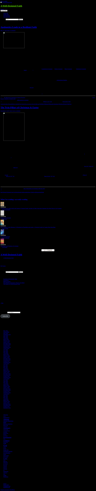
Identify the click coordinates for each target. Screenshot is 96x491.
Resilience (61, 104)
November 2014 (7, 405)
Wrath (42, 192)
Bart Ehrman (9, 104)
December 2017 (6, 358)
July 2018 (5, 349)
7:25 (13, 176)
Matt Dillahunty (45, 104)
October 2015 (6, 391)
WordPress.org (6, 487)
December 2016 (6, 373)
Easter (19, 192)
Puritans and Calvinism (6, 217)
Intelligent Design (7, 451)
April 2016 (5, 383)
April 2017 (5, 368)
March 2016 (6, 385)
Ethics (4, 439)
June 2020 (5, 333)
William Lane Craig (47, 101)
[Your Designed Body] (2, 234)
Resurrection (38, 192)
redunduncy (56, 104)
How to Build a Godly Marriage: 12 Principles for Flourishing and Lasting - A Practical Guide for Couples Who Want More (28, 227)
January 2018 (6, 357)
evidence (33, 104)
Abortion (5, 415)
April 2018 (5, 353)
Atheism (6, 419)
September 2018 (7, 347)
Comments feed (6, 486)
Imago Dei (6, 450)
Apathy (4, 416)
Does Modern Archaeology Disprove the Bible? (14, 282)
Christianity (6, 428)
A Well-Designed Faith (11, 6)
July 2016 (5, 380)
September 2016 (7, 377)
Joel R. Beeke (5, 228)
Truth (4, 475)
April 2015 (5, 399)
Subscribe (5, 316)
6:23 (54, 176)
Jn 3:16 (6, 175)
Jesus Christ (30, 192)
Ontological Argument (81, 69)
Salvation (5, 469)
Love (34, 192)
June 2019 (5, 335)
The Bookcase (6, 15)
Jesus (4, 454)
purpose (5, 466)
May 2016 (5, 382)
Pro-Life (5, 465)
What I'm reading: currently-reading (14, 199)
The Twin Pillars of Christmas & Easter (20, 107)
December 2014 (6, 404)
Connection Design (6, 430)
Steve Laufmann (5, 237)
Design (4, 434)
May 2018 (5, 352)
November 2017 (7, 359)
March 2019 (6, 339)
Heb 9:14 (15, 167)
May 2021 (5, 330)
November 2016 (7, 375)
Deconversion (28, 104)
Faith (36, 104)
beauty (25, 70)
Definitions (5, 433)
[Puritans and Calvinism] (2, 215)
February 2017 (6, 371)
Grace (4, 448)
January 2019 (6, 342)
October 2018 (6, 346)
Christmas (8, 192)
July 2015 (5, 395)
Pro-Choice (5, 463)
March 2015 (6, 400)
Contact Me (6, 14)
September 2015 (7, 392)
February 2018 (6, 356)
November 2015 (7, 390)
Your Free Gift (6, 17)
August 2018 (6, 348)
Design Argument (58, 69)
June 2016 (5, 381)
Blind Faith (5, 425)
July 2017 (5, 364)
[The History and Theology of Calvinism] (2, 243)
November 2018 (7, 344)
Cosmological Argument (47, 69)
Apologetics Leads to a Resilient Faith (19, 27)
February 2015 (6, 401)
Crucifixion (15, 192)
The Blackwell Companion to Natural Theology (14, 97)
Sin (3, 470)
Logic (5, 458)
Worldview (5, 476)
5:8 (51, 176)
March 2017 (6, 370)
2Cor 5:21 (86, 166)
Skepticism (5, 471)
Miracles (5, 461)
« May (2, 303)
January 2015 (6, 402)
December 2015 (6, 388)
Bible (4, 422)
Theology (5, 472)
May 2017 (5, 367)
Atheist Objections (8, 421)
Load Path (39, 104)
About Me (5, 13)
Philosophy (51, 104)
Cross (12, 192)
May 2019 (5, 337)
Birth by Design (6, 281)
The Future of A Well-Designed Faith (11, 284)
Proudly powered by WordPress (8, 489)
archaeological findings (62, 80)
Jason (8, 30)
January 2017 (6, 372)
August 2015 (6, 394)
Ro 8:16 (31, 87)
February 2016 (6, 386)
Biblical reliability (15, 104)
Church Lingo (5, 429)
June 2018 (5, 351)
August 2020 (6, 332)
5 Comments (12, 30)
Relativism (5, 467)
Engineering (7, 437)
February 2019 (6, 340)
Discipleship (5, 435)
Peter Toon (4, 219)
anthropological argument (22, 100)
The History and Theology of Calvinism (9, 246)
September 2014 (7, 407)
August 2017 (6, 363)
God (22, 192)
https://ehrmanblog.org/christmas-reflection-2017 (34, 188)
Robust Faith (66, 104)
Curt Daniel (4, 247)
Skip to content (4, 1)
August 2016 (6, 378)
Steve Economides (6, 209)
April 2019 (5, 338)
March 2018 (6, 354)
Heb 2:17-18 (9, 176)
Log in (4, 483)
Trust (70, 104)
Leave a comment (16, 110)
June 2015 (5, 396)
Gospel (4, 447)
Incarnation (25, 192)
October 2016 (6, 376)
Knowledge (5, 457)
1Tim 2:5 (85, 175)
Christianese (5, 426)
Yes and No (6, 280)
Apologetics (3, 104)
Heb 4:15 (91, 166)
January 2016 (6, 387)
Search (2, 9)
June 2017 (5, 366)
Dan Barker (22, 104)
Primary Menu (4, 10)
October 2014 (6, 406)
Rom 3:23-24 (47, 176)
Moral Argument (68, 69)
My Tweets (3, 266)
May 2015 (5, 397)
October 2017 (6, 361)
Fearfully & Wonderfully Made (10, 279)
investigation (6, 453)
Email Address (4, 312)
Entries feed (6, 484)
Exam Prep (5, 442)
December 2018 (6, 343)
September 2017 (7, 362)
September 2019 (7, 334)
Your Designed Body (5, 236)
